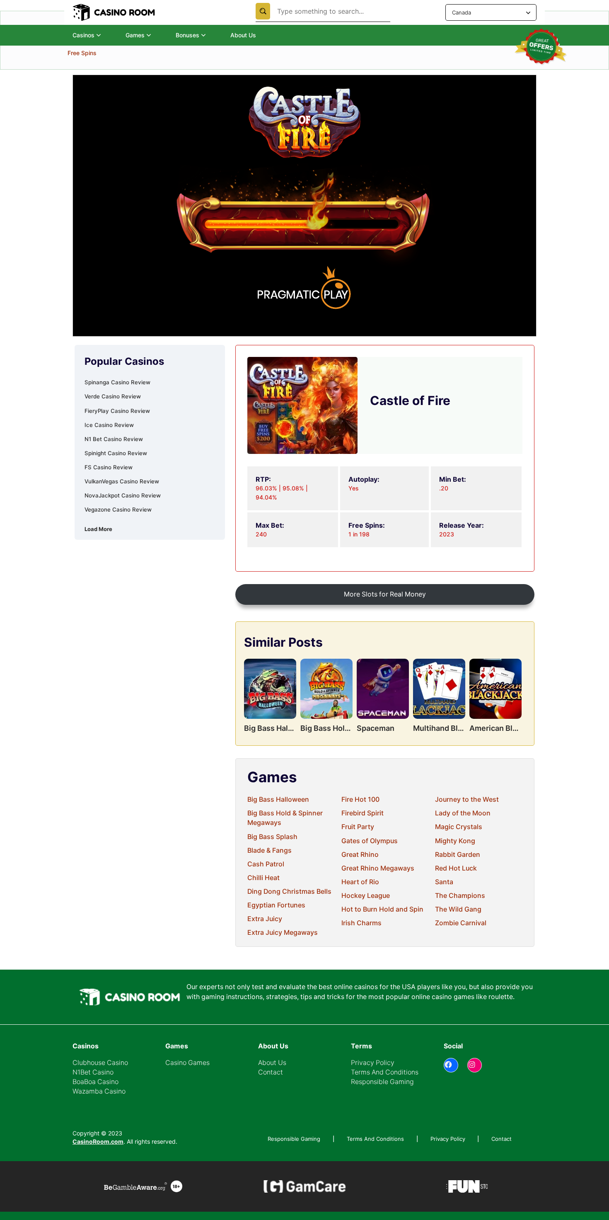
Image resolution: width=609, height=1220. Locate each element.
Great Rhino (360, 855)
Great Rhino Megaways (377, 868)
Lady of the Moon (463, 813)
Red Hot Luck (456, 868)
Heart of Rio (360, 882)
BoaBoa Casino (95, 1082)
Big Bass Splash (272, 837)
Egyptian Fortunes (276, 905)
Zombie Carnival (460, 923)
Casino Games (187, 1063)
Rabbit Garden (457, 855)
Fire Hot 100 (360, 799)
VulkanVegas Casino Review (122, 481)
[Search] (263, 11)
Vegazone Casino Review (118, 509)
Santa (444, 882)
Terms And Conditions (384, 1072)
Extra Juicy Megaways (282, 932)
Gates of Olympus (369, 841)
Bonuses (187, 35)
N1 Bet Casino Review (114, 439)
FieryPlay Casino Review (117, 410)
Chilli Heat (263, 878)
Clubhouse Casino (100, 1063)
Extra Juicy (264, 919)
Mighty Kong (455, 841)
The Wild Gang (458, 909)
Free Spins (82, 87)
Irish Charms (361, 923)
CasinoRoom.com (97, 1141)
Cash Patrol (265, 864)
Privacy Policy (372, 1063)
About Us (243, 35)
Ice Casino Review (109, 425)
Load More (98, 529)
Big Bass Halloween (278, 799)
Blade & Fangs (269, 850)
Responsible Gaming (382, 1082)
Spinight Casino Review (116, 453)
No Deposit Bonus (92, 74)
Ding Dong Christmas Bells (289, 891)
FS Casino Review (109, 467)
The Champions (460, 896)
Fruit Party (357, 827)
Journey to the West (467, 799)
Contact (270, 1072)
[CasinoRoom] (114, 12)
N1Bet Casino (93, 1072)
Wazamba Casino (99, 1091)
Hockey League (365, 896)
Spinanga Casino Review (117, 382)
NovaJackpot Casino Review (123, 495)
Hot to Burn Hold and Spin (382, 909)
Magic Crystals (458, 827)
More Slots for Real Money (385, 594)
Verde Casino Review (113, 396)
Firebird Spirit (362, 813)
